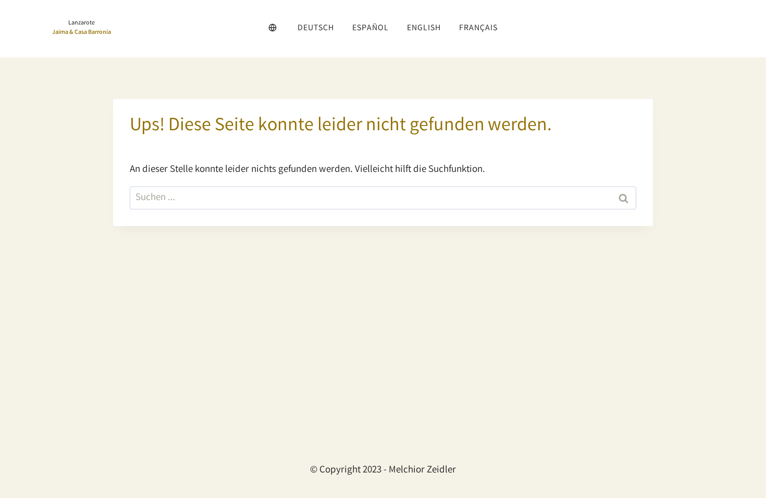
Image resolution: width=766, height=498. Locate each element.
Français (478, 28)
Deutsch (316, 28)
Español (370, 28)
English (424, 28)
